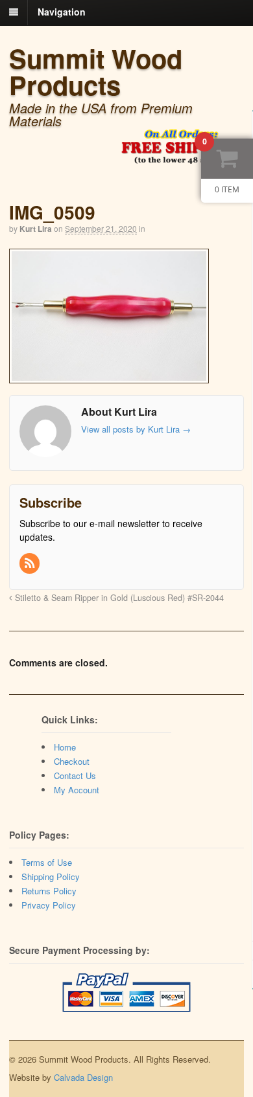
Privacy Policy (48, 905)
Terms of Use (46, 862)
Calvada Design (83, 1077)
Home (65, 747)
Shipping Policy (50, 876)
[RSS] (30, 563)
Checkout (72, 761)
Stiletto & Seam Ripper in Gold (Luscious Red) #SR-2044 (118, 598)
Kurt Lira (35, 228)
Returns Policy (49, 891)
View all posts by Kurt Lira (136, 429)
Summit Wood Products (95, 71)
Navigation (62, 11)
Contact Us (75, 775)
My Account (76, 790)
